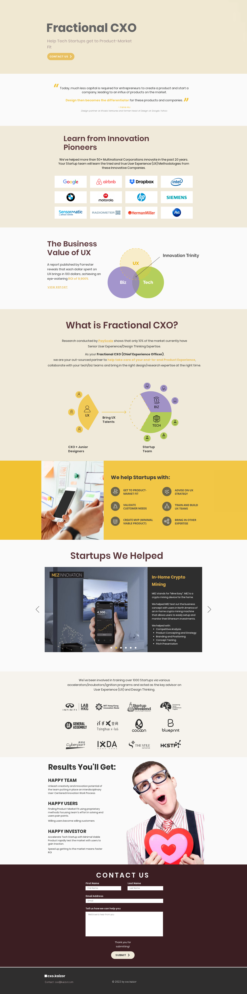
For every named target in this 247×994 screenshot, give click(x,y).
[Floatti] (135, 648)
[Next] (209, 609)
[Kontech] (131, 648)
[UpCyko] (126, 648)
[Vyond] (111, 648)
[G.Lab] (121, 648)
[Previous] (37, 609)
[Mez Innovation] (116, 648)
